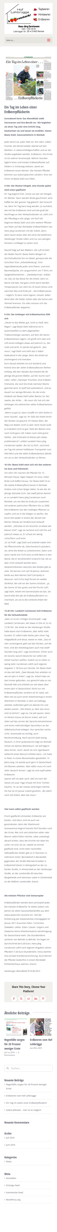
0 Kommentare (11, 1053)
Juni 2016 (10, 1144)
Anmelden (11, 1178)
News (9, 1161)
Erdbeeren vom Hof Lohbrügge (21, 1095)
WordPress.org (13, 1199)
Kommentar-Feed (14, 1192)
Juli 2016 (10, 1137)
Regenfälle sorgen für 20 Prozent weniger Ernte (14, 1044)
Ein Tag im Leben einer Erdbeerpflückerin (26, 1102)
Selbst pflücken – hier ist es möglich (23, 1110)
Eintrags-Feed (13, 1185)
